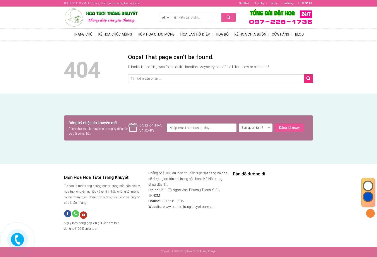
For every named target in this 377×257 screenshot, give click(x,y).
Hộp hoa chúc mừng (156, 34)
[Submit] (228, 17)
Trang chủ (83, 34)
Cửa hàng (280, 34)
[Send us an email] (310, 3)
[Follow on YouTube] (83, 215)
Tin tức (273, 3)
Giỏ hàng (288, 3)
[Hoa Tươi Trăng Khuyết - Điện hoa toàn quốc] (108, 17)
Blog (299, 34)
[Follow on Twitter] (306, 3)
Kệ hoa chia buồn (250, 34)
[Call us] (75, 214)
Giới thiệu (244, 3)
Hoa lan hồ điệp (195, 34)
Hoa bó (222, 34)
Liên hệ (259, 3)
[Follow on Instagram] (302, 3)
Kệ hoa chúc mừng (115, 34)
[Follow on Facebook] (298, 3)
